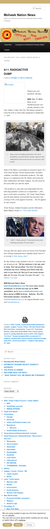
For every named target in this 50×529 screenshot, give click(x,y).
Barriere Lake (12, 482)
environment (12, 487)
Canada (17, 324)
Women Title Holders (15, 492)
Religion (10, 501)
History (6, 468)
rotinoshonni (20, 329)
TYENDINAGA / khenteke (16, 465)
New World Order (38, 327)
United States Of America (17, 430)
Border (9, 484)
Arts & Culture (12, 444)
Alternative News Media (19, 331)
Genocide (10, 419)
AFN (12, 324)
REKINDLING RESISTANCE (14, 361)
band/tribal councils (15, 406)
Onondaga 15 (9, 506)
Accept (7, 525)
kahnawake (11, 449)
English (7, 50)
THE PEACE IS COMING (13, 370)
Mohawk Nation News (19, 15)
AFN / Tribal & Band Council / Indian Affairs (21, 400)
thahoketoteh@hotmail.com (14, 299)
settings (22, 520)
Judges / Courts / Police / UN (21, 327)
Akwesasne (11, 441)
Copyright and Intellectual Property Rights (29, 44)
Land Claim (11, 457)
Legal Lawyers (12, 473)
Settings (29, 525)
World (9, 476)
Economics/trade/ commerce (18, 498)
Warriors (13, 428)
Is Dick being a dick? (20, 256)
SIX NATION (11, 463)
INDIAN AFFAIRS (13, 409)
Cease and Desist (10, 411)
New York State (9, 329)
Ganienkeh (11, 446)
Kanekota (10, 455)
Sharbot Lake (12, 503)
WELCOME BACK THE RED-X (15, 372)
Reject (18, 525)
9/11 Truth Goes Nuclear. (28, 210)
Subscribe (7, 44)
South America (12, 490)
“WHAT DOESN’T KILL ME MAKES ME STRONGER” (24, 375)
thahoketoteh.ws (13, 302)
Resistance (11, 425)
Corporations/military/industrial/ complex (20, 433)
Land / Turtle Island (11, 479)
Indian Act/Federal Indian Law (18, 422)
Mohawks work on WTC (25, 334)
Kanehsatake (12, 452)
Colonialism (8, 414)
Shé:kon (29, 78)
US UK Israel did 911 (19, 341)
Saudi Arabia (16, 338)
